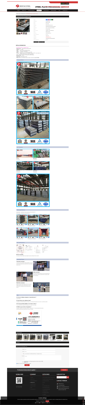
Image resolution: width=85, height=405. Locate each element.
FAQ (59, 10)
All (19, 13)
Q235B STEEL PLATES (66, 340)
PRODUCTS (39, 10)
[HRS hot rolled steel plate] (39, 337)
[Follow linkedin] (19, 387)
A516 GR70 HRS (26, 340)
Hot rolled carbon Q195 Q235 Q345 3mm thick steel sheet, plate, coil (19, 340)
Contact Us (64, 369)
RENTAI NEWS (53, 10)
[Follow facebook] (17, 387)
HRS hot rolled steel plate (39, 340)
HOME (18, 10)
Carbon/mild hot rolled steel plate (26, 48)
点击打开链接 (37, 57)
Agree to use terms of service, (24, 363)
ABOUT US (24, 10)
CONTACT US (65, 10)
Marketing (48, 402)
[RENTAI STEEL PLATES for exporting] (59, 337)
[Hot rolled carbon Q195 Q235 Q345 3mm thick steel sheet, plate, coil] (19, 337)
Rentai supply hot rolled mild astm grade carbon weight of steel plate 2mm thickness (52, 340)
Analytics (41, 402)
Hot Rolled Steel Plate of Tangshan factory (22, 47)
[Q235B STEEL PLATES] (66, 337)
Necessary (37, 402)
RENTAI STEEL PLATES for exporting (59, 340)
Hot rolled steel (23, 13)
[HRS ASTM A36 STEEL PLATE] (32, 337)
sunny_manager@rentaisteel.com (64, 386)
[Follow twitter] (21, 387)
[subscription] (68, 377)
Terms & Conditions (28, 363)
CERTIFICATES (46, 10)
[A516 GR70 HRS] (26, 337)
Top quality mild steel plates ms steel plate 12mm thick (45, 340)
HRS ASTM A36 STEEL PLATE (32, 340)
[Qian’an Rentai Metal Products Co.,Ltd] (23, 7)
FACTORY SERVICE (31, 10)
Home (17, 13)
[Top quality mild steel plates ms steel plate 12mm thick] (46, 337)
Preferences (44, 402)
